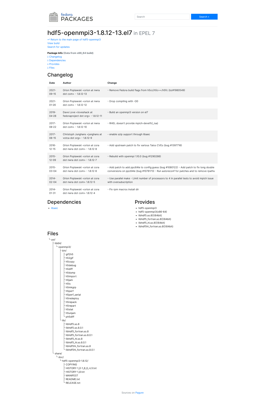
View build (53, 43)
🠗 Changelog (54, 56)
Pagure (139, 392)
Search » (204, 16)
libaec (54, 208)
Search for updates (58, 46)
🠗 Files (50, 67)
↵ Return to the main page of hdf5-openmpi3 (74, 39)
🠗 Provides (53, 64)
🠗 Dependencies (56, 60)
